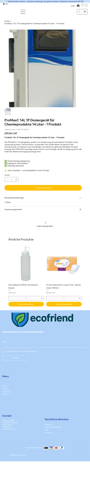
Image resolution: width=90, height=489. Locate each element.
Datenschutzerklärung (53, 429)
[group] (45, 278)
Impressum (49, 426)
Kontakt (5, 396)
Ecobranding (6, 394)
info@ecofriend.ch (9, 431)
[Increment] (41, 300)
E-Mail (5, 344)
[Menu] (23, 12)
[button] (86, 5)
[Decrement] (10, 300)
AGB (46, 432)
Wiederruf (48, 435)
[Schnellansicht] (26, 266)
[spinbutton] (26, 300)
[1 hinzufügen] (16, 179)
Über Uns (5, 391)
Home (4, 388)
